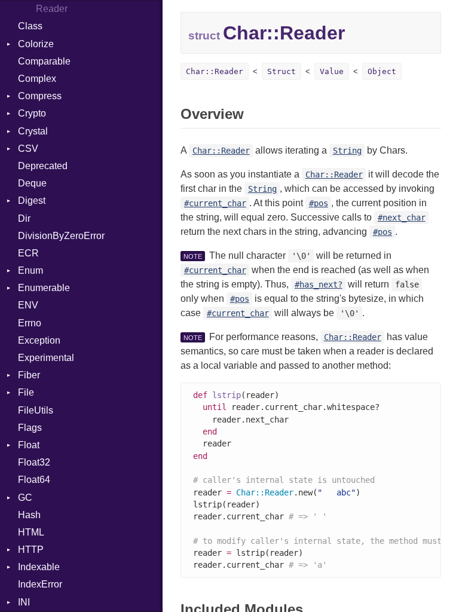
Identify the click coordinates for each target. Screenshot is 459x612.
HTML (31, 532)
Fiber (29, 375)
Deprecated (43, 166)
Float (28, 445)
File (26, 392)
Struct (281, 71)
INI (24, 602)
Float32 (34, 462)
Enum (30, 270)
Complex (37, 79)
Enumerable (44, 288)
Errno (29, 323)
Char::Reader (214, 71)
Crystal (33, 131)
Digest (31, 200)
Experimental (46, 358)
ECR (28, 253)
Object (382, 71)
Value (332, 71)
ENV (28, 305)
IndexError (40, 584)
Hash (29, 515)
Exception (39, 340)
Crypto (32, 113)
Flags (30, 428)
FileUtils (35, 410)
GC (25, 497)
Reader (52, 9)
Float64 (34, 480)
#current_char (215, 203)
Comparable (44, 61)
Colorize (36, 44)
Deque (32, 183)
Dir (24, 218)
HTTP (31, 549)
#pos (318, 203)
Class (30, 26)
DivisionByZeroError (61, 236)
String (347, 150)
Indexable (39, 567)
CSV (28, 148)
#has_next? (318, 284)
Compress (40, 96)
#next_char (402, 217)
